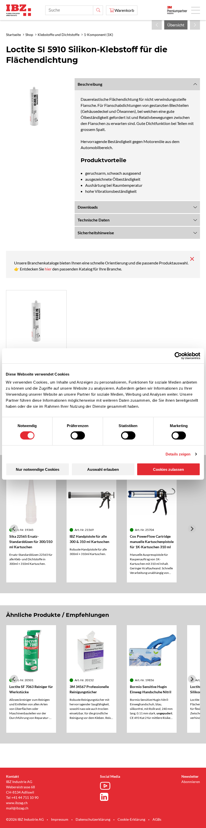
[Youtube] (106, 786)
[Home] (18, 10)
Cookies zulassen (168, 469)
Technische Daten (94, 219)
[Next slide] (192, 529)
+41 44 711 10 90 (24, 797)
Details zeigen (178, 454)
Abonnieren (190, 781)
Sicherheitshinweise (96, 232)
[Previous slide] (14, 529)
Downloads (88, 207)
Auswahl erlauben (103, 469)
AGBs (156, 819)
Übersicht (175, 24)
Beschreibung (90, 84)
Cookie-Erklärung (131, 819)
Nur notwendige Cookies (37, 469)
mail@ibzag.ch (17, 808)
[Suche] (98, 10)
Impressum (59, 819)
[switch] (78, 436)
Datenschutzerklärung (93, 819)
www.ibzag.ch (17, 803)
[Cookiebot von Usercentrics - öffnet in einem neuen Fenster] (178, 356)
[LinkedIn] (106, 797)
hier (48, 268)
